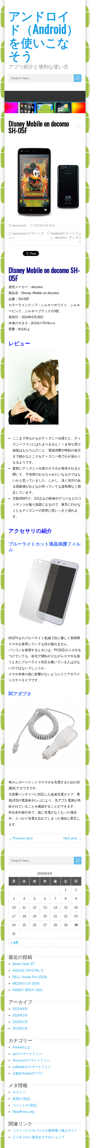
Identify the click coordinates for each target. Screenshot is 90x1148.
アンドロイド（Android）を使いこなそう (43, 35)
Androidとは (21, 1047)
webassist (19, 225)
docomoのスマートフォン (31, 1060)
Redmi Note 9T (23, 964)
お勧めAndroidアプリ (27, 1073)
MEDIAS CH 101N (25, 983)
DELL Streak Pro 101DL (29, 977)
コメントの (24, 1105)
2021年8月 (20, 1009)
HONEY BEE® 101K (27, 990)
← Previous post (20, 838)
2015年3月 (20, 1015)
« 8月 (14, 942)
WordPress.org (23, 1112)
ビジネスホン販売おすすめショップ (38, 1137)
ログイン (19, 1092)
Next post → (72, 838)
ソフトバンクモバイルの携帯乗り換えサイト (45, 1130)
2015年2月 (20, 1022)
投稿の (21, 1099)
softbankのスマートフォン (31, 1067)
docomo (60, 237)
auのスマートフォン (27, 1054)
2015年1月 (20, 1028)
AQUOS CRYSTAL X (27, 970)
